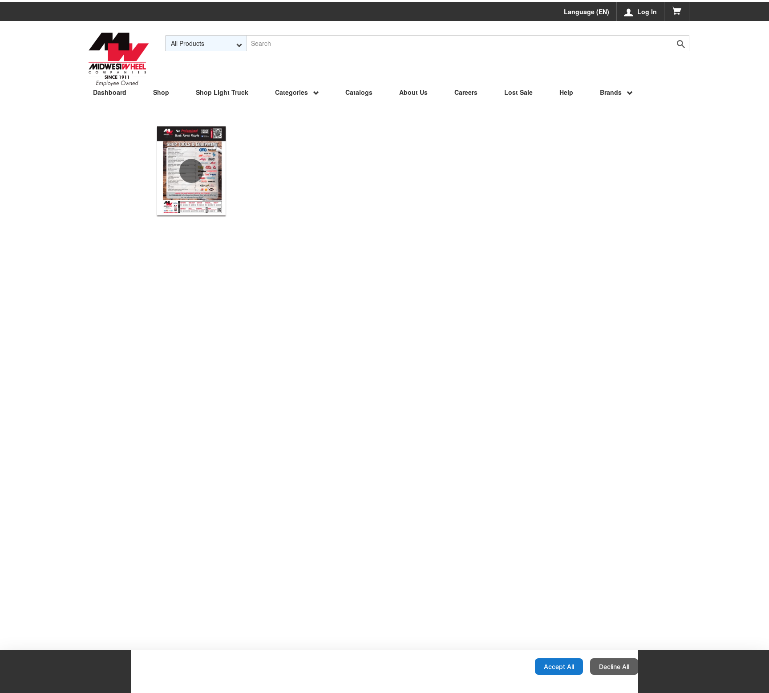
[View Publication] (191, 171)
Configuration (499, 666)
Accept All (559, 666)
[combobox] (206, 43)
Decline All (614, 666)
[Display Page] (118, 43)
